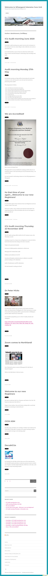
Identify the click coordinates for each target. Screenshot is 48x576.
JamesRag (8, 520)
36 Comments (13, 62)
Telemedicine (8, 547)
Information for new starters (11, 556)
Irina (7, 526)
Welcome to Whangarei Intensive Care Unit (23, 7)
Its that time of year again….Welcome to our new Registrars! (19, 194)
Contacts (7, 565)
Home (6, 542)
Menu (7, 13)
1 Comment (15, 219)
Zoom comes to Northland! (18, 342)
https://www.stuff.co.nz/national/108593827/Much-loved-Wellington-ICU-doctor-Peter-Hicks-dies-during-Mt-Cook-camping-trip (19, 323)
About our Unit (8, 545)
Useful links (7, 562)
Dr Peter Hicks (12, 290)
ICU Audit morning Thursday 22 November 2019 (17, 509)
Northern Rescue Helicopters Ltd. (12, 553)
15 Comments (13, 107)
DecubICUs (10, 445)
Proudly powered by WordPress (28, 572)
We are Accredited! (14, 114)
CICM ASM (10, 421)
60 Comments (15, 185)
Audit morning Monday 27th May (13, 504)
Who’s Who (7, 550)
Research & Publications (10, 559)
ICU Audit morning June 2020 (20, 39)
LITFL (7, 535)
